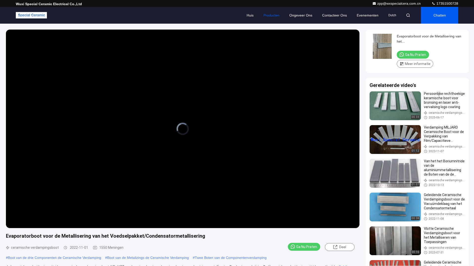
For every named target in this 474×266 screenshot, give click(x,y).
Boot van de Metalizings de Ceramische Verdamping (148, 258)
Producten (271, 15)
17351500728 (446, 3)
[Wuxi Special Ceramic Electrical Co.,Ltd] (31, 15)
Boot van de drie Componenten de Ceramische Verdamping (54, 258)
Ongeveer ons (300, 15)
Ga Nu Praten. (307, 247)
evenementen (367, 15)
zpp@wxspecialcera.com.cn (399, 3)
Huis (250, 15)
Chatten (440, 15)
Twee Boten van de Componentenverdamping (231, 258)
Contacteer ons (334, 15)
